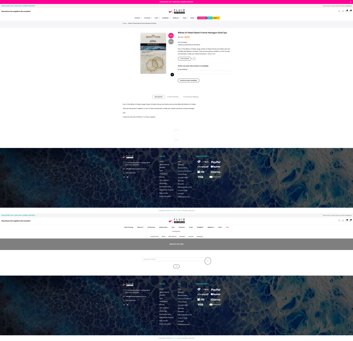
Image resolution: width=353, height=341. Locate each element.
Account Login (183, 177)
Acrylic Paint (154, 236)
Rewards (181, 184)
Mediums (211, 227)
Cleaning (199, 236)
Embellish (200, 227)
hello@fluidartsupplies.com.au (136, 169)
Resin (163, 236)
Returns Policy (182, 168)
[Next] (172, 53)
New (227, 227)
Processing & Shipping (190, 97)
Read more (211, 54)
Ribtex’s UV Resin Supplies (146, 117)
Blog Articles (163, 193)
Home (124, 23)
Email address (183, 69)
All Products (163, 174)
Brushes (182, 236)
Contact (181, 194)
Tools (220, 227)
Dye (173, 227)
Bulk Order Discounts (185, 187)
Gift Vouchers (164, 180)
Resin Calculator (165, 196)
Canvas (190, 236)
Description (159, 97)
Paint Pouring (128, 227)
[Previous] (134, 53)
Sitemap (181, 181)
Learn (161, 171)
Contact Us (348, 6)
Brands (161, 177)
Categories (176, 231)
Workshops (163, 183)
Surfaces (182, 227)
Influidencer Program (166, 190)
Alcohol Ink (151, 227)
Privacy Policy (182, 174)
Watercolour (163, 227)
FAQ (179, 161)
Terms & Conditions (184, 171)
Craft (191, 227)
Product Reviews (173, 97)
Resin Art (140, 227)
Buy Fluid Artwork (165, 187)
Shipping (181, 45)
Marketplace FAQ (183, 197)
